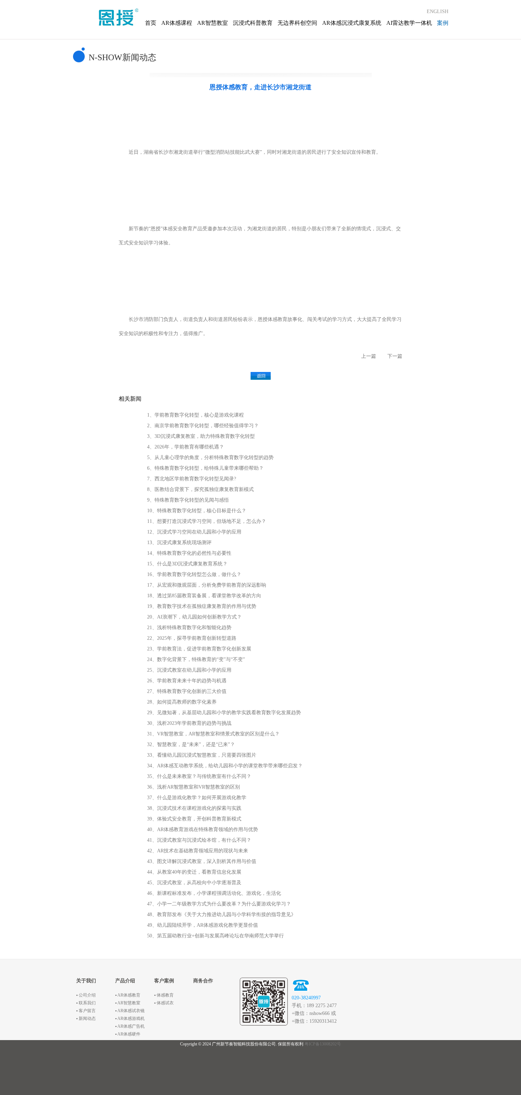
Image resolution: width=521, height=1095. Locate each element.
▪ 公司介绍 (86, 995)
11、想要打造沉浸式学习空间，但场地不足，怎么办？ (206, 521)
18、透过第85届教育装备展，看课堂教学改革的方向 (204, 595)
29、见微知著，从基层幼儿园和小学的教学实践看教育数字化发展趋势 (224, 712)
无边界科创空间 (297, 23)
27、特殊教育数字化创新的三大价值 (186, 691)
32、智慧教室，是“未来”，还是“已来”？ (191, 744)
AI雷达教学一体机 (409, 23)
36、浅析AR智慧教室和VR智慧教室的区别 (193, 787)
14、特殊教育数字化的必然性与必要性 (189, 553)
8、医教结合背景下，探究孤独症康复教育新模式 (200, 489)
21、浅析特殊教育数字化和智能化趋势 (189, 627)
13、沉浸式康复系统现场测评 (179, 542)
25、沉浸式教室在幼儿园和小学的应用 (189, 670)
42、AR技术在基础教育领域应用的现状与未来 (197, 850)
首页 (150, 23)
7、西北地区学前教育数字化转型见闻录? (191, 478)
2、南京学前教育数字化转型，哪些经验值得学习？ (203, 425)
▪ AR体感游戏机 (130, 1018)
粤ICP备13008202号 (322, 1044)
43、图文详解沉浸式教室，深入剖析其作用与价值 (201, 861)
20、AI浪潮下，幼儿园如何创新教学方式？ (194, 617)
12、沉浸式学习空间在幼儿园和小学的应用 (194, 532)
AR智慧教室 (212, 23)
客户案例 (164, 980)
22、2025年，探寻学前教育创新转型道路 (191, 638)
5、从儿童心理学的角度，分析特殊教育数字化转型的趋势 (210, 457)
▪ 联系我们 (86, 1002)
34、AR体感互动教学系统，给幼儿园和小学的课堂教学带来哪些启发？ (225, 765)
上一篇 (368, 356)
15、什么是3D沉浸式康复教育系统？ (187, 563)
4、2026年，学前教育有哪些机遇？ (185, 447)
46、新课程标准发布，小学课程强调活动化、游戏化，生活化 (214, 893)
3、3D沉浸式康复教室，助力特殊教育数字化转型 (201, 436)
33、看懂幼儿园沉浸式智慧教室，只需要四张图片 (201, 755)
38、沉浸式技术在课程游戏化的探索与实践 (194, 808)
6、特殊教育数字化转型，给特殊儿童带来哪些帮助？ (205, 468)
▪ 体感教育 (164, 995)
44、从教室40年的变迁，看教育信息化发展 (194, 872)
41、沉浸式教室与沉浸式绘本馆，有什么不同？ (199, 840)
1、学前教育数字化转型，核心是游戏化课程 (195, 415)
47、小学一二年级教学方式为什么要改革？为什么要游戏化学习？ (219, 904)
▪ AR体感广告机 (130, 1026)
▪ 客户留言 (86, 1010)
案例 (442, 23)
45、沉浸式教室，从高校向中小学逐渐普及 (194, 882)
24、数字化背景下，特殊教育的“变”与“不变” (196, 659)
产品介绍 (125, 980)
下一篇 (394, 356)
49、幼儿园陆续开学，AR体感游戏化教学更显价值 (202, 925)
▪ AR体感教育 (127, 995)
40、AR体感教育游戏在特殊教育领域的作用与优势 (202, 829)
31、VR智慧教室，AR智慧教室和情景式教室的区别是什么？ (213, 733)
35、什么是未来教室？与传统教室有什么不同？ (199, 776)
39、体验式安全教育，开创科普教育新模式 (194, 819)
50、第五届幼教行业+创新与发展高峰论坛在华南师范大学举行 (215, 935)
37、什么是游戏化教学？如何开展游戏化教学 (196, 797)
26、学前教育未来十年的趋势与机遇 (186, 680)
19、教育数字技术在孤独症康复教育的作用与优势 (201, 606)
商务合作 (203, 980)
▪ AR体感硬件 (127, 1034)
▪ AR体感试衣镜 (130, 1010)
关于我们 (86, 980)
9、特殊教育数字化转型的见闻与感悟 (188, 500)
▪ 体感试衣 (164, 1002)
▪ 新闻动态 (86, 1018)
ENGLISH (437, 11)
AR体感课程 (176, 23)
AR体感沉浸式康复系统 (351, 23)
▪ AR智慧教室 (127, 1002)
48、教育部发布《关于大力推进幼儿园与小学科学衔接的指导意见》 (221, 914)
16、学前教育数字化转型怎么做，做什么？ (194, 574)
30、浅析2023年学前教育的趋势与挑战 (189, 723)
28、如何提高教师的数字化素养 (182, 702)
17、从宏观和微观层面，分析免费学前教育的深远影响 (206, 585)
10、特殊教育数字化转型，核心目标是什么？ (196, 510)
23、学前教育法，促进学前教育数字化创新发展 (199, 648)
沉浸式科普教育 (253, 23)
